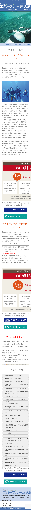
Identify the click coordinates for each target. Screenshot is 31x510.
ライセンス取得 (6, 44)
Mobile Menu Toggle (28, 2)
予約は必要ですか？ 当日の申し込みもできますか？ (16, 458)
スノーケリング (6, 503)
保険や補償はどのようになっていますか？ (16, 388)
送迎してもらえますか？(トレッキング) (15, 381)
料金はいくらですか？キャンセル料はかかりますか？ (16, 454)
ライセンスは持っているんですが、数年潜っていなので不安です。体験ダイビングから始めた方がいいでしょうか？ (16, 425)
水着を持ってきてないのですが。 (14, 396)
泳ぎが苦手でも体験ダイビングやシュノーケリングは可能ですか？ (16, 407)
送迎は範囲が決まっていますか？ (14, 375)
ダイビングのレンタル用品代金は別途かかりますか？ (16, 450)
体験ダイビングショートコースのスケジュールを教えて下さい (16, 385)
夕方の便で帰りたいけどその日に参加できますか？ (16, 411)
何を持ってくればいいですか (13, 418)
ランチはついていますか (12, 430)
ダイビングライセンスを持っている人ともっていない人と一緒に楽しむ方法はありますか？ (16, 439)
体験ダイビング (6, 501)
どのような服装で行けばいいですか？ (15, 415)
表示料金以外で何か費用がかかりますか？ (16, 446)
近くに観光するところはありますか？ (15, 433)
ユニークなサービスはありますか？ (14, 436)
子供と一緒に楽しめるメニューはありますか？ (17, 399)
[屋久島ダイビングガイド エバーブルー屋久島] (15, 7)
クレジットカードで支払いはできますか (15, 421)
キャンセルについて (19, 44)
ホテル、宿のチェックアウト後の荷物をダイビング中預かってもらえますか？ (16, 392)
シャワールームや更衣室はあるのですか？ (16, 462)
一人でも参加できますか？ (12, 443)
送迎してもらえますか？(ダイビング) (14, 378)
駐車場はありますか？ (11, 465)
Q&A (28, 44)
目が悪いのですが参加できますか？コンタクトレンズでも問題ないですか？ (16, 402)
